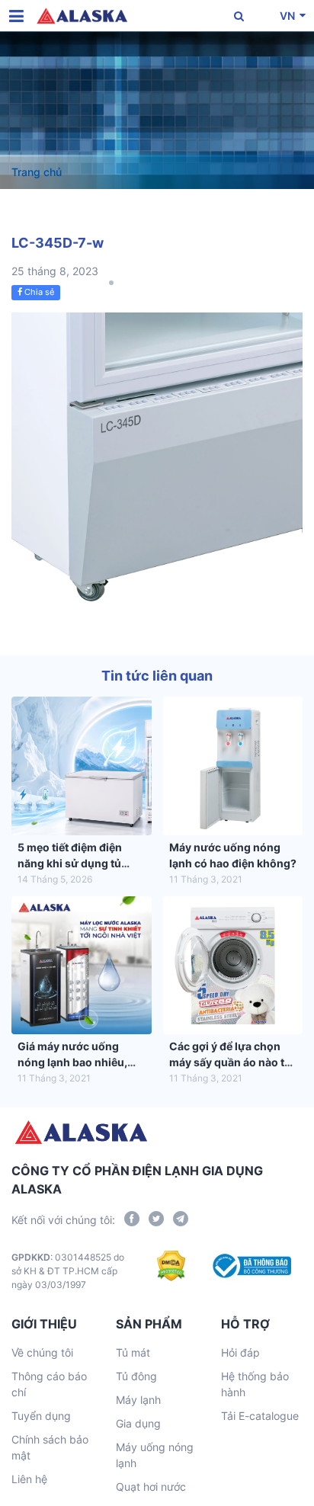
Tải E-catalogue (260, 1415)
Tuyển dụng (41, 1415)
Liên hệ (29, 1478)
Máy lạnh (138, 1399)
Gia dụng (138, 1423)
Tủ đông (136, 1376)
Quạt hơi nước (151, 1486)
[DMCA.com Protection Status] (171, 1271)
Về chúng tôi (42, 1352)
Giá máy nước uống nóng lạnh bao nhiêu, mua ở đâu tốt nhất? (72, 1062)
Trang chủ (36, 171)
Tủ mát (133, 1352)
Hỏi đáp (240, 1352)
